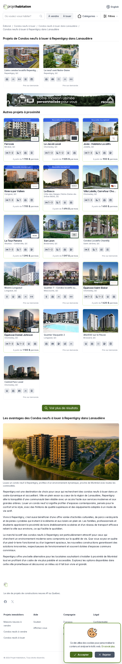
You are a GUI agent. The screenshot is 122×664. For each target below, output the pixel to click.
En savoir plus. (108, 646)
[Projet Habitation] (17, 7)
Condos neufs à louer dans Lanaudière (58, 26)
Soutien (37, 622)
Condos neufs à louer (24, 26)
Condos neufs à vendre (15, 631)
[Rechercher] (40, 16)
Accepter (83, 654)
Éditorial (7, 26)
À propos (67, 622)
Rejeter (106, 654)
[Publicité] (61, 99)
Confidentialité (100, 622)
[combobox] (23, 16)
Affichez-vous (40, 628)
